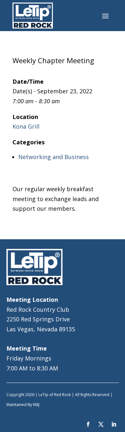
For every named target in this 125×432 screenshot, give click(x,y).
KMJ (36, 404)
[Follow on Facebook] (88, 424)
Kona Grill (26, 126)
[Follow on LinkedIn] (114, 424)
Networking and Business (53, 157)
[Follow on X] (101, 424)
